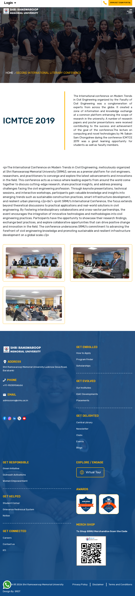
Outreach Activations (14, 474)
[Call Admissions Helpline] (4, 380)
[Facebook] (4, 418)
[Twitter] (19, 418)
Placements (82, 400)
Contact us (9, 544)
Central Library (84, 422)
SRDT (17, 591)
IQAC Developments (87, 394)
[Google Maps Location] (5, 362)
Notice (6, 515)
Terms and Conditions (120, 584)
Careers (7, 537)
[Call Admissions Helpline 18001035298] (104, 3)
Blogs (79, 447)
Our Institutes (83, 387)
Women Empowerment (15, 481)
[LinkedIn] (14, 418)
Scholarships (83, 365)
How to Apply (83, 353)
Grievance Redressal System (18, 509)
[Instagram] (9, 418)
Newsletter (82, 428)
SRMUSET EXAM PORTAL (120, 3)
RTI (4, 550)
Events (80, 441)
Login (8, 3)
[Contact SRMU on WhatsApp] (7, 585)
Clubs (79, 435)
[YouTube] (24, 418)
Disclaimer (98, 584)
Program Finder (84, 359)
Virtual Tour (93, 472)
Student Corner (11, 503)
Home (9, 72)
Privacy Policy (80, 584)
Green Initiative (11, 468)
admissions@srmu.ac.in (15, 400)
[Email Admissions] (4, 394)
